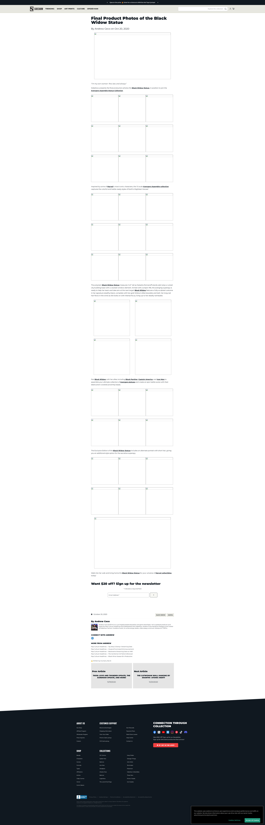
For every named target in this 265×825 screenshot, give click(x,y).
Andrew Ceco (103, 28)
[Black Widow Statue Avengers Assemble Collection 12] (159, 195)
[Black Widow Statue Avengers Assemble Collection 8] (132, 156)
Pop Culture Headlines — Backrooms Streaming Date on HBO (112, 651)
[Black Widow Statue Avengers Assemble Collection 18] (159, 255)
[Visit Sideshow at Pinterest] (176, 732)
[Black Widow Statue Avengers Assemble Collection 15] (159, 225)
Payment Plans (130, 731)
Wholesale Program (82, 734)
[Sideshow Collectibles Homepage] (36, 9)
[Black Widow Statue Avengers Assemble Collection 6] (159, 126)
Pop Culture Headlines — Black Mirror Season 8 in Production (111, 656)
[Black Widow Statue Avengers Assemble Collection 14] (132, 225)
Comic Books (80, 785)
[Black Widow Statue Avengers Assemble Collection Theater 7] (159, 489)
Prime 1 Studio (131, 778)
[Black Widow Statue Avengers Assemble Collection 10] (104, 195)
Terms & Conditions (115, 797)
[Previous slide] (107, 2)
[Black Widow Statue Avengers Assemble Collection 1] (104, 96)
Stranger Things (131, 758)
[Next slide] (157, 2)
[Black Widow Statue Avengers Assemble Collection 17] (132, 255)
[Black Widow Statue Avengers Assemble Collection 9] (159, 156)
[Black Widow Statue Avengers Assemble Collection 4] (104, 126)
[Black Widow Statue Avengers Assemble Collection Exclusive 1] (104, 390)
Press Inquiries (81, 737)
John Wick (130, 762)
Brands (78, 755)
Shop (59, 9)
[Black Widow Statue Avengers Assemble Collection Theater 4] (104, 489)
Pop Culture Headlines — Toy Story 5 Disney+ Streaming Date (111, 646)
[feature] (132, 34)
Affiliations (80, 772)
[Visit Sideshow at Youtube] (163, 732)
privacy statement (101, 806)
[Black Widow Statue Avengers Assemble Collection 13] (104, 225)
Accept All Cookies (252, 820)
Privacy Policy (92, 797)
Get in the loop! (167, 745)
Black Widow (140, 290)
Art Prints (69, 9)
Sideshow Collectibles (133, 772)
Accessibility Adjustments (145, 797)
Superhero (102, 778)
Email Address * (114, 595)
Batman (102, 762)
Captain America (145, 379)
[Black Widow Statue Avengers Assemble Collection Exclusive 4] (104, 420)
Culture (81, 9)
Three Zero (130, 775)
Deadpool (102, 768)
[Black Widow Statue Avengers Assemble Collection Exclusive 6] (159, 420)
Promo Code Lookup (105, 737)
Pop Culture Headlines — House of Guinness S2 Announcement (112, 649)
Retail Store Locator (131, 734)
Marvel (110, 187)
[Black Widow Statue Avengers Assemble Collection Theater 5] (132, 519)
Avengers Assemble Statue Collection (107, 91)
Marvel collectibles (164, 573)
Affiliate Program (81, 731)
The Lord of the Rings (106, 782)
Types (78, 768)
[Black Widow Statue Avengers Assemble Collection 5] (132, 126)
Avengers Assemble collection (156, 187)
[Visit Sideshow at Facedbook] (154, 732)
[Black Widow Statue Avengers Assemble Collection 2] (132, 96)
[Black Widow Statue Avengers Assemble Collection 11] (132, 195)
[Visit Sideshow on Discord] (185, 732)
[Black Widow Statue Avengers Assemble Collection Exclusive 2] (132, 390)
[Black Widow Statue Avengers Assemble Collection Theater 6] (132, 489)
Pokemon (130, 768)
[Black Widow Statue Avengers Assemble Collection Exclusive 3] (159, 390)
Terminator (130, 765)
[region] (227, 815)
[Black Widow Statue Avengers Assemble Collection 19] (112, 301)
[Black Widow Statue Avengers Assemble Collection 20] (153, 301)
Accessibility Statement (129, 797)
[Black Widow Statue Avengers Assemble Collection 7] (104, 156)
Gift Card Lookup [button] (104, 741)
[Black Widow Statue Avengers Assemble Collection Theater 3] (159, 459)
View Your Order (104, 734)
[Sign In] (230, 9)
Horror (78, 782)
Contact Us (129, 741)
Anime (78, 775)
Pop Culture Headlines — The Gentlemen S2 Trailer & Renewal (112, 654)
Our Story (79, 727)
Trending (49, 9)
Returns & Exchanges (105, 727)
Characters (79, 758)
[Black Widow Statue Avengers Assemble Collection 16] (104, 255)
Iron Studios (130, 782)
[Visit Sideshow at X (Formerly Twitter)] (159, 732)
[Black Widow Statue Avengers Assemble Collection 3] (159, 96)
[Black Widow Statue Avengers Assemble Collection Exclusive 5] (132, 420)
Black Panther (132, 379)
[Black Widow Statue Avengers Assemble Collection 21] (112, 340)
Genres (79, 762)
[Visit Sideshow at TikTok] (181, 732)
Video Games (80, 778)
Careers (79, 741)
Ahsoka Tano (103, 772)
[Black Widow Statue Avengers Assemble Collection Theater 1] (104, 459)
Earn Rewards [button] (130, 727)
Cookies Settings (103, 797)
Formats (79, 765)
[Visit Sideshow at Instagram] (172, 732)
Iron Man (160, 379)
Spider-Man (92, 9)
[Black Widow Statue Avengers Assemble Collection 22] (153, 340)
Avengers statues (127, 382)
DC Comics (103, 755)
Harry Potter (130, 755)
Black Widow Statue (140, 88)
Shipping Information (106, 731)
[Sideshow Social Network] (167, 732)
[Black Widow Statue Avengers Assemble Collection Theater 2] (132, 459)
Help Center (129, 737)
